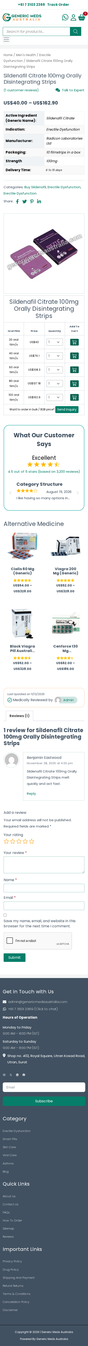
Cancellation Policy (16, 1302)
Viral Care (9, 1155)
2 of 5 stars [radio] (12, 841)
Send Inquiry (66, 409)
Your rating (13, 834)
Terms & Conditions (16, 1294)
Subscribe (44, 1101)
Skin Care (9, 1147)
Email (10, 897)
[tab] (19, 716)
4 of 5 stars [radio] (25, 841)
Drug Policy (11, 1269)
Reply (31, 793)
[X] (10, 1075)
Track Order (58, 4)
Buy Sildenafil (35, 187)
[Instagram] (4, 1075)
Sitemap (8, 1228)
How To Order (12, 1220)
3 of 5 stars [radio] (19, 841)
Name (10, 880)
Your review (15, 852)
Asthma (8, 1163)
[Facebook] (23, 1075)
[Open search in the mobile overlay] (42, 31)
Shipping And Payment (19, 1278)
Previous (9, 491)
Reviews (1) (19, 715)
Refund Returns (13, 1286)
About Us (9, 1196)
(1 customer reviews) (21, 90)
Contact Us (11, 1204)
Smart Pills (10, 1139)
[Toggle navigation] (6, 39)
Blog (6, 1171)
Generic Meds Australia (57, 1332)
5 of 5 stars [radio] (31, 841)
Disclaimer (10, 1310)
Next (78, 491)
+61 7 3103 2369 (31, 4)
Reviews (8, 1236)
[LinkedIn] (17, 1075)
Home (8, 55)
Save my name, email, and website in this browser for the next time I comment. (40, 924)
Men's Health (26, 55)
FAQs (6, 1212)
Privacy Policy (12, 1261)
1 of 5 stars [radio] (6, 841)
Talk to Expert (73, 90)
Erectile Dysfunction (64, 187)
